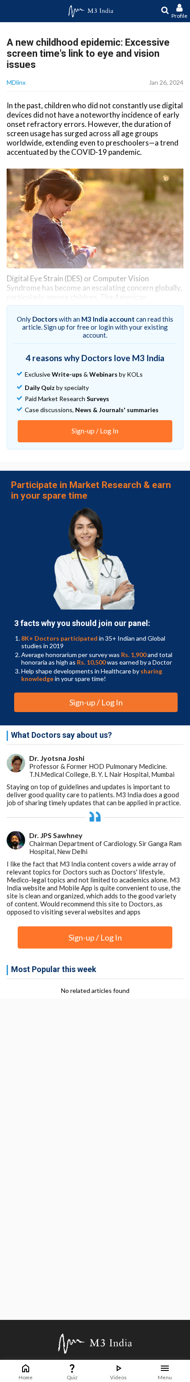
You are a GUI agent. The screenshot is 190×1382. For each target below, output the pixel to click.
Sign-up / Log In (95, 430)
